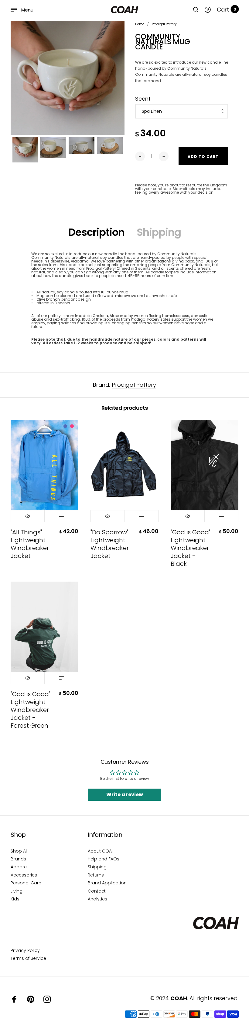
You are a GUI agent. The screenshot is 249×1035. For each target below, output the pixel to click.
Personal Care (26, 883)
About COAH (101, 851)
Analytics (97, 899)
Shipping (159, 232)
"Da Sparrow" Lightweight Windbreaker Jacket (109, 544)
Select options (61, 516)
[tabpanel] (68, 78)
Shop (18, 835)
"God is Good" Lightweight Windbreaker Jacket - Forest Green (30, 710)
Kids (15, 899)
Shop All (19, 851)
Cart (226, 9)
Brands (18, 859)
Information (105, 835)
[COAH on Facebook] (14, 999)
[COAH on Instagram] (47, 999)
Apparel (19, 867)
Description (96, 232)
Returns (96, 875)
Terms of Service (28, 958)
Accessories (24, 875)
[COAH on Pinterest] (30, 999)
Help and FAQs (103, 859)
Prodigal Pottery (134, 385)
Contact (97, 891)
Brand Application (107, 883)
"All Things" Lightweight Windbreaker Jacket (30, 544)
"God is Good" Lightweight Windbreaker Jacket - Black (190, 548)
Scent (143, 99)
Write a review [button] (124, 794)
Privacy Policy (25, 950)
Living (16, 891)
